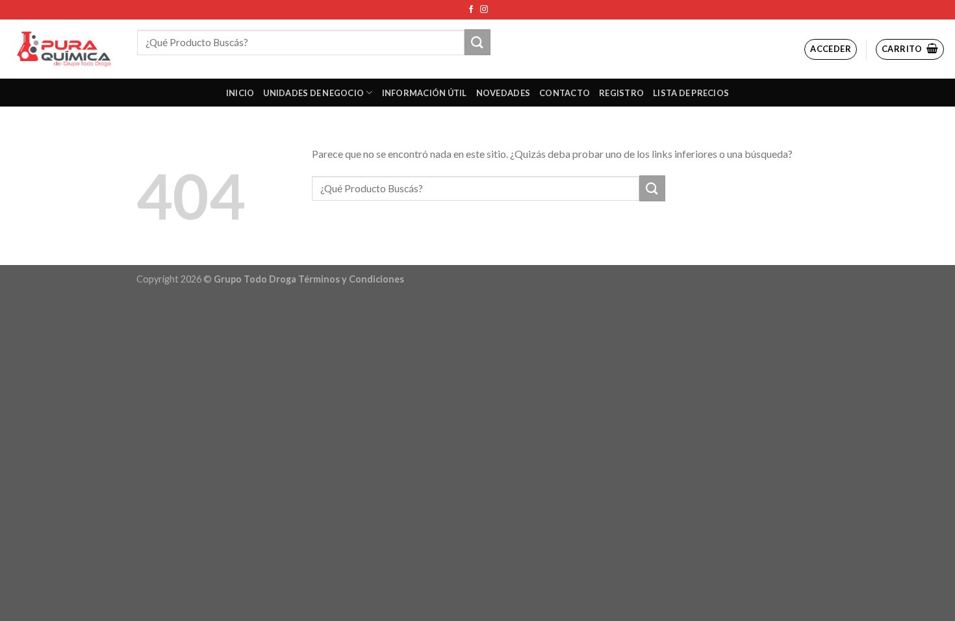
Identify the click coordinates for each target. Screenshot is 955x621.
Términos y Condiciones (351, 279)
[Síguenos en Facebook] (471, 9)
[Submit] (477, 42)
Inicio (240, 93)
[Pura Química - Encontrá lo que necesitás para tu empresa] (64, 49)
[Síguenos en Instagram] (484, 9)
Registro (621, 93)
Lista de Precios (691, 93)
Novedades (503, 93)
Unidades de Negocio (313, 93)
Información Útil (424, 93)
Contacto (564, 93)
